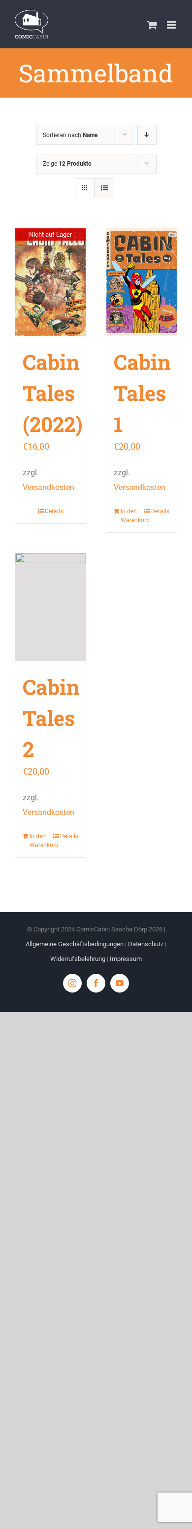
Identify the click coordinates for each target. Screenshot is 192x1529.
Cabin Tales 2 (51, 717)
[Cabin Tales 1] (141, 282)
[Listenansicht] (104, 188)
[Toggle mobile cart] (152, 25)
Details (54, 511)
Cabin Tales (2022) (53, 392)
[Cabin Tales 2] (50, 607)
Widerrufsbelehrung (77, 958)
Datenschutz (145, 944)
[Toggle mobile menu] (172, 25)
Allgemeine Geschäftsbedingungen (75, 944)
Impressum (126, 958)
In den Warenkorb (131, 516)
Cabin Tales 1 (142, 392)
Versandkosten (48, 487)
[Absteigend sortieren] (147, 135)
